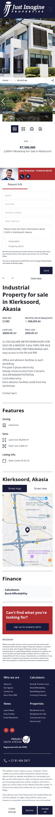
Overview (36, 278)
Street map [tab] (14, 488)
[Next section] (12, 278)
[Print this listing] (31, 129)
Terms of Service (12, 263)
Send (46, 270)
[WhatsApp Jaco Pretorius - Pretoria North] (28, 176)
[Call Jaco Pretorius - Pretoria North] (22, 176)
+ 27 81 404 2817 (19, 760)
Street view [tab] (40, 488)
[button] (3, 101)
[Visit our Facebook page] (6, 730)
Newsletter (14, 241)
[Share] (52, 80)
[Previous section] (3, 278)
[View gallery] (14, 129)
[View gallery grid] (23, 129)
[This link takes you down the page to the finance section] (26, 321)
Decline (29, 810)
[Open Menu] (50, 9)
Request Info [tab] (15, 184)
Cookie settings (12, 810)
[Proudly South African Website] (17, 739)
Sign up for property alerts (27, 626)
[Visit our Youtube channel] (12, 730)
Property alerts (16, 246)
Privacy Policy (46, 261)
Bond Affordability (16, 593)
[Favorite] (46, 80)
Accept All (45, 810)
